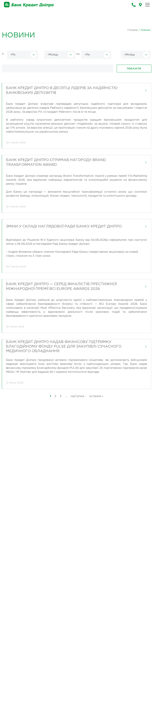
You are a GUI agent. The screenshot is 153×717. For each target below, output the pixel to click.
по (78, 54)
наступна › (78, 396)
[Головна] (29, 5)
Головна (133, 30)
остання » (96, 396)
